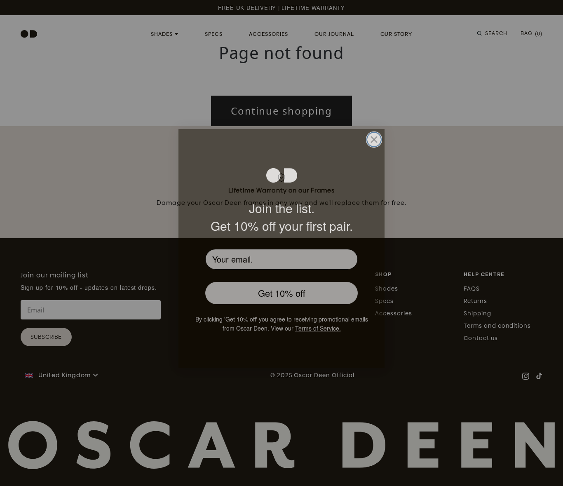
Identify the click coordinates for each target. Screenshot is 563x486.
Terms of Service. (332, 324)
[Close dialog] (374, 134)
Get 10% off (281, 288)
